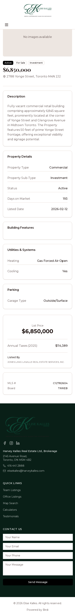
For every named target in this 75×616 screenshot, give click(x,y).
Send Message (38, 582)
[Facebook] (5, 443)
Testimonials (11, 516)
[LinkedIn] (18, 443)
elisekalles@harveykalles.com (25, 470)
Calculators (10, 509)
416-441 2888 (15, 465)
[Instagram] (11, 443)
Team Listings (12, 490)
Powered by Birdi (37, 609)
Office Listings (12, 496)
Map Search (10, 503)
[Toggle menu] (6, 24)
